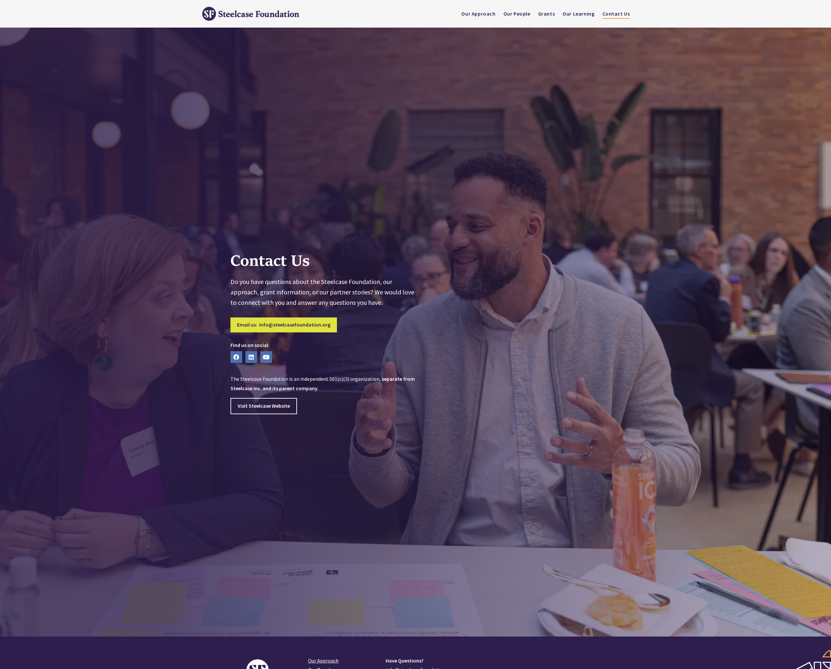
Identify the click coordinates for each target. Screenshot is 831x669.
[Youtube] (266, 357)
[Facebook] (236, 357)
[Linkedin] (251, 357)
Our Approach (323, 660)
